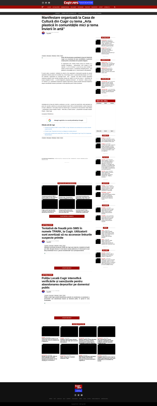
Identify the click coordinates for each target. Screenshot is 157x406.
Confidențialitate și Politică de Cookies (89, 13)
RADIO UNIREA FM (96, 398)
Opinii (105, 103)
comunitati (73, 158)
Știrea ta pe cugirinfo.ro (69, 13)
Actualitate (56, 7)
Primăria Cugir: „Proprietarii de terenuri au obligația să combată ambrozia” (61, 131)
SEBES (80, 398)
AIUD (55, 398)
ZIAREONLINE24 (104, 398)
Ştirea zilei (99, 131)
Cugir (78, 158)
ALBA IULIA (59, 398)
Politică (87, 7)
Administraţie (65, 7)
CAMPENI (68, 398)
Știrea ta (107, 7)
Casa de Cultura (66, 158)
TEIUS (84, 398)
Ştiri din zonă (78, 10)
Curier (105, 131)
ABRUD (50, 398)
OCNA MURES (75, 398)
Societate (94, 7)
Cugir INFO (49, 33)
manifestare (45, 159)
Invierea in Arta (84, 158)
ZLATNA (89, 398)
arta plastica (59, 158)
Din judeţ (73, 7)
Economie (80, 7)
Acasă (49, 7)
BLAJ (64, 398)
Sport (101, 7)
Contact (57, 13)
